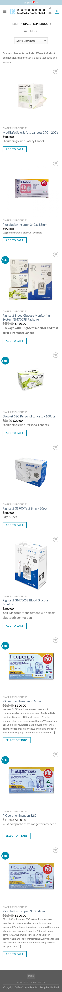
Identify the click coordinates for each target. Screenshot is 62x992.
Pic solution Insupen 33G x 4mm (24, 911)
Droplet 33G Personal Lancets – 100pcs (29, 416)
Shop (33, 982)
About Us (22, 982)
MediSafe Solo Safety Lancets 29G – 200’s (30, 132)
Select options (17, 740)
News (41, 982)
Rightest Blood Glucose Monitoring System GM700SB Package (26, 317)
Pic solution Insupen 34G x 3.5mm (25, 224)
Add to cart (15, 149)
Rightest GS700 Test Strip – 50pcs (25, 508)
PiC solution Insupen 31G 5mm (23, 701)
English (27, 2)
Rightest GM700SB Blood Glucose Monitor (26, 602)
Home (15, 23)
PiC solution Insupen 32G (19, 815)
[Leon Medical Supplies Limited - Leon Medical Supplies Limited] (27, 11)
